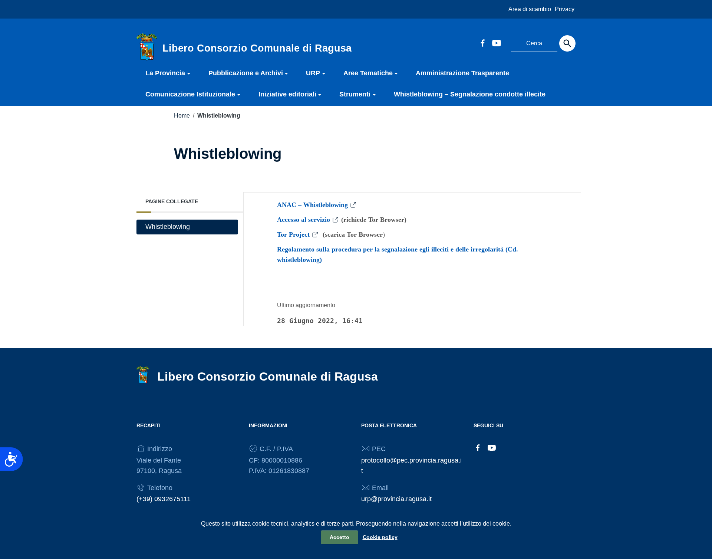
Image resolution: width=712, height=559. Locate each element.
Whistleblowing (167, 226)
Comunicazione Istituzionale (190, 94)
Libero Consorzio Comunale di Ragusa (267, 376)
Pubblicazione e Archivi (245, 73)
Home (182, 115)
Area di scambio (529, 9)
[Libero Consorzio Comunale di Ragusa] (146, 46)
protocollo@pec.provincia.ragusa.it (411, 465)
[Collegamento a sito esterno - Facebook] (482, 42)
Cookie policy (380, 537)
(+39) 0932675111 (163, 499)
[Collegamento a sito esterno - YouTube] (496, 42)
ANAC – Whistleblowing (312, 204)
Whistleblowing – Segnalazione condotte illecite (469, 94)
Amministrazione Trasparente (462, 73)
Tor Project (293, 234)
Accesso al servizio (303, 219)
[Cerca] (567, 43)
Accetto (339, 537)
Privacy (564, 9)
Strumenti (354, 94)
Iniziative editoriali (287, 94)
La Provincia (165, 73)
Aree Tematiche (368, 73)
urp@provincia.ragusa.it (396, 499)
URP (313, 73)
